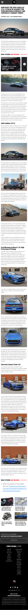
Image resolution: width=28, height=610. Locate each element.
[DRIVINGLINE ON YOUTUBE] (17, 587)
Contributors (19, 549)
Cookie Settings (19, 573)
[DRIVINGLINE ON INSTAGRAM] (15, 587)
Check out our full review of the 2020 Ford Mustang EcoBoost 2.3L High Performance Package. (15, 488)
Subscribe (14, 540)
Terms (18, 554)
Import (9, 556)
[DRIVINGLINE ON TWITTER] (10, 587)
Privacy (19, 556)
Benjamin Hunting (18, 16)
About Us (19, 561)
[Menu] (2, 2)
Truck (9, 554)
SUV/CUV (9, 551)
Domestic (9, 549)
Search (19, 552)
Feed (19, 557)
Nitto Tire (13, 590)
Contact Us (19, 551)
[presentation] (24, 64)
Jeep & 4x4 (9, 552)
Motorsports (9, 561)
